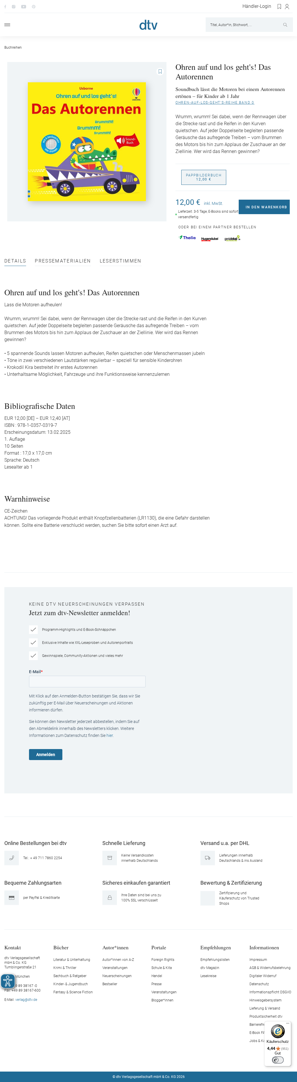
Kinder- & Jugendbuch (70, 984)
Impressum (258, 960)
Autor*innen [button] (115, 947)
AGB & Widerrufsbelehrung (270, 968)
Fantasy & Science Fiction (73, 992)
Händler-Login (256, 6)
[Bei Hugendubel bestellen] (209, 239)
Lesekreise (208, 976)
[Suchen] (286, 24)
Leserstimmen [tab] (121, 261)
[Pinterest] (33, 6)
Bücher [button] (60, 947)
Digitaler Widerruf (262, 976)
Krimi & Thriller (64, 968)
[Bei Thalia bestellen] (186, 237)
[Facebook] (5, 6)
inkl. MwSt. (213, 203)
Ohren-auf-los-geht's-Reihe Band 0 (214, 103)
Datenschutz (259, 984)
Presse (156, 984)
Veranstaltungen (115, 968)
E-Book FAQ (258, 1033)
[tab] (15, 262)
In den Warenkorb (266, 207)
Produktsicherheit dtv (265, 1016)
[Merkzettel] (279, 6)
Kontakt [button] (12, 947)
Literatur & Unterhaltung (71, 960)
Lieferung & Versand (264, 1008)
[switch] (278, 1060)
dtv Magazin (209, 968)
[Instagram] (13, 6)
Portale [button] (158, 947)
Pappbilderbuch (204, 177)
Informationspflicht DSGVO (270, 992)
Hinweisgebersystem (265, 1000)
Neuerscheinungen (117, 976)
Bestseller (109, 984)
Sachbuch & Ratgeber (69, 976)
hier (109, 735)
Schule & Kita (161, 968)
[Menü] (7, 24)
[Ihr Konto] (287, 6)
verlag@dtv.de (26, 1000)
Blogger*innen (162, 1000)
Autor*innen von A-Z (118, 960)
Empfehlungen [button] (215, 947)
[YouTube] (23, 6)
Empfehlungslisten (215, 960)
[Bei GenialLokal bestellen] (232, 238)
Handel (156, 976)
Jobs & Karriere (261, 1041)
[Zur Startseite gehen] (148, 25)
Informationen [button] (264, 947)
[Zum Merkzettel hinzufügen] (160, 71)
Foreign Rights (162, 960)
